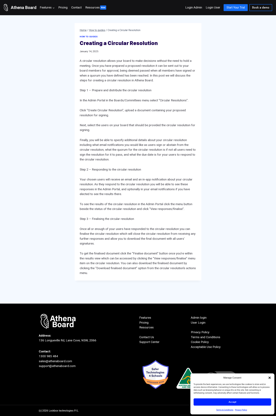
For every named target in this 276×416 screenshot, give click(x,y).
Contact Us (146, 337)
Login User (213, 7)
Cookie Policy (200, 342)
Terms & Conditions (224, 410)
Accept (232, 402)
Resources (92, 7)
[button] (269, 377)
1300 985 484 (48, 356)
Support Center (149, 342)
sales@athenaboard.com (55, 361)
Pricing (63, 7)
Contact (76, 7)
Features (145, 317)
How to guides (89, 36)
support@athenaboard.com (57, 366)
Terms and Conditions (205, 337)
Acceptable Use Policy (206, 347)
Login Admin (193, 7)
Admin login (199, 317)
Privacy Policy (241, 410)
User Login (198, 322)
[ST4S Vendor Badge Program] (155, 378)
